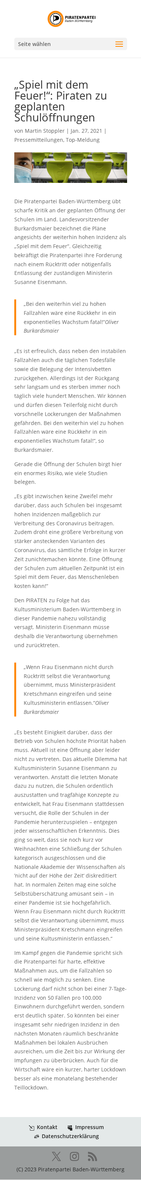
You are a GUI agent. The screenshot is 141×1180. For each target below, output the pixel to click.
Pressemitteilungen (38, 139)
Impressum (89, 1127)
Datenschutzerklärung (70, 1136)
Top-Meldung (83, 139)
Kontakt (47, 1127)
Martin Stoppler (45, 130)
